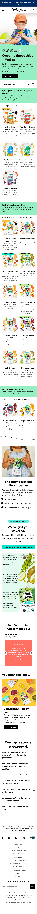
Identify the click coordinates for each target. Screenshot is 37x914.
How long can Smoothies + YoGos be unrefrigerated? (16, 782)
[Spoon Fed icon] (32, 838)
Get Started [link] (10, 76)
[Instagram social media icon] (9, 838)
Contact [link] (18, 844)
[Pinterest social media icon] (24, 838)
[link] (18, 3)
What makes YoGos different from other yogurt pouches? (16, 799)
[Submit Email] (32, 886)
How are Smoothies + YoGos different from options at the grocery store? (14, 755)
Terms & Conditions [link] (18, 870)
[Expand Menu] (3, 10)
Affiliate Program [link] (18, 850)
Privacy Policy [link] (18, 867)
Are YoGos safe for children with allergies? (16, 807)
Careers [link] (18, 876)
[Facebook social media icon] (2, 838)
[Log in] (34, 10)
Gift (18, 847)
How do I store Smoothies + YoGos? (17, 775)
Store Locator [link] (18, 854)
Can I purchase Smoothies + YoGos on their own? (16, 790)
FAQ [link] (18, 873)
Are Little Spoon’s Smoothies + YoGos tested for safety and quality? (15, 766)
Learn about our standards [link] (18, 547)
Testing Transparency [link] (18, 860)
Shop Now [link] (11, 727)
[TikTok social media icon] (16, 838)
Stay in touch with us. (18, 881)
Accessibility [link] (19, 857)
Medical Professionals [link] (19, 863)
